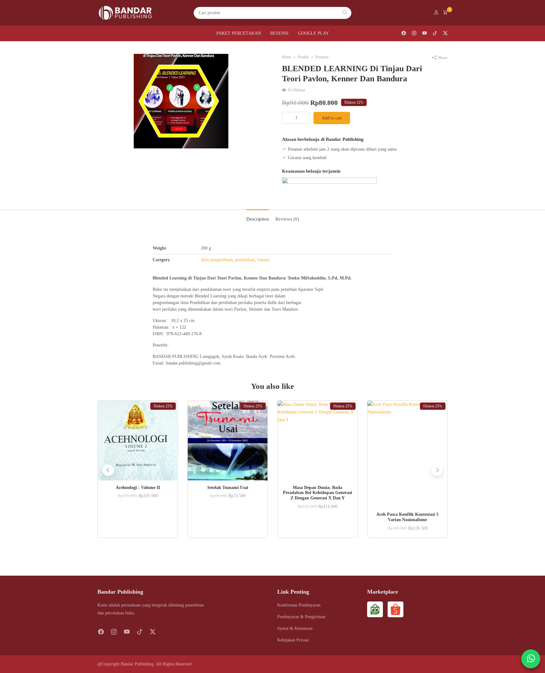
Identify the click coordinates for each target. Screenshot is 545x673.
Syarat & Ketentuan (295, 628)
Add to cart (332, 118)
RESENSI (279, 33)
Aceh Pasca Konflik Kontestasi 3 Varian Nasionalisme (407, 517)
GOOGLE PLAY (313, 33)
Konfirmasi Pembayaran (298, 605)
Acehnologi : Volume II (138, 487)
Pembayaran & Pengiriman (301, 616)
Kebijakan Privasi (293, 640)
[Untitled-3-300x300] (181, 100)
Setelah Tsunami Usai (227, 487)
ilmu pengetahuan (216, 259)
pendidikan (245, 259)
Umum (263, 259)
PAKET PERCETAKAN (238, 33)
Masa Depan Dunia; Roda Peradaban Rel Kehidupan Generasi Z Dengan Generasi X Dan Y (317, 493)
